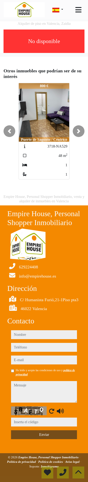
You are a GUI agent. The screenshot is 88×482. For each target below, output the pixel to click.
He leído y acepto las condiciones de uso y (45, 372)
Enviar (44, 435)
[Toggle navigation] (78, 9)
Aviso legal (72, 461)
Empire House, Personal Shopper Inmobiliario (48, 457)
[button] (9, 131)
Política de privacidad (22, 461)
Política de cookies (51, 461)
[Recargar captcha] (52, 411)
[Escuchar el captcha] (60, 411)
